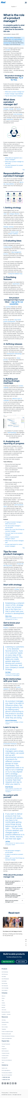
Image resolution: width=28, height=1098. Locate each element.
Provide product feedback (7, 1072)
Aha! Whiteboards (5, 978)
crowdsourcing (7, 247)
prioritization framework (10, 743)
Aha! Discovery (5, 974)
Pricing (3, 1046)
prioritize (8, 307)
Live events (4, 1024)
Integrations (4, 1048)
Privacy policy (5, 1092)
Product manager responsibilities (14, 93)
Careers (3, 1002)
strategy (5, 109)
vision (5, 214)
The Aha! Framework (6, 1044)
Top (23, 169)
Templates (4, 1029)
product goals (14, 232)
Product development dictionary (8, 1036)
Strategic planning (8, 226)
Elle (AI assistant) (5, 1050)
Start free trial (7, 961)
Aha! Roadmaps (12, 432)
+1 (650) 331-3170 (6, 1079)
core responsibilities (16, 39)
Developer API (4, 1057)
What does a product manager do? (14, 91)
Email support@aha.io (6, 1070)
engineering (9, 119)
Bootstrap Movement (6, 1012)
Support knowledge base (7, 1038)
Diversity (3, 1005)
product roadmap (13, 233)
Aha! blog (3, 1020)
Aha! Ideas (4, 976)
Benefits (3, 1007)
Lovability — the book (6, 1014)
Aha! (6, 319)
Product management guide (7, 1031)
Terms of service (13, 1092)
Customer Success (5, 1053)
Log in (3, 1062)
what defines (10, 37)
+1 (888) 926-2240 (6, 1077)
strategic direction (14, 214)
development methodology (14, 353)
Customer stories (5, 1055)
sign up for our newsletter (16, 303)
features (18, 109)
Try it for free (17, 79)
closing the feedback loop (15, 273)
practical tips (7, 42)
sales (20, 119)
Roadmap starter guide (6, 1033)
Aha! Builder (4, 981)
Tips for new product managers (13, 95)
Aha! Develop (4, 983)
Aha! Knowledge (5, 988)
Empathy (5, 627)
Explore (13, 6)
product (8, 49)
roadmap (11, 109)
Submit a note (4, 1068)
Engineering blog (5, 1022)
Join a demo (21, 961)
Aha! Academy (5, 990)
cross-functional (17, 114)
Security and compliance (7, 1060)
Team (3, 1000)
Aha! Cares (4, 1009)
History (3, 998)
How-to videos (5, 1026)
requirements (16, 284)
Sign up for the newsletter (7, 1075)
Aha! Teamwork (5, 985)
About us (3, 996)
